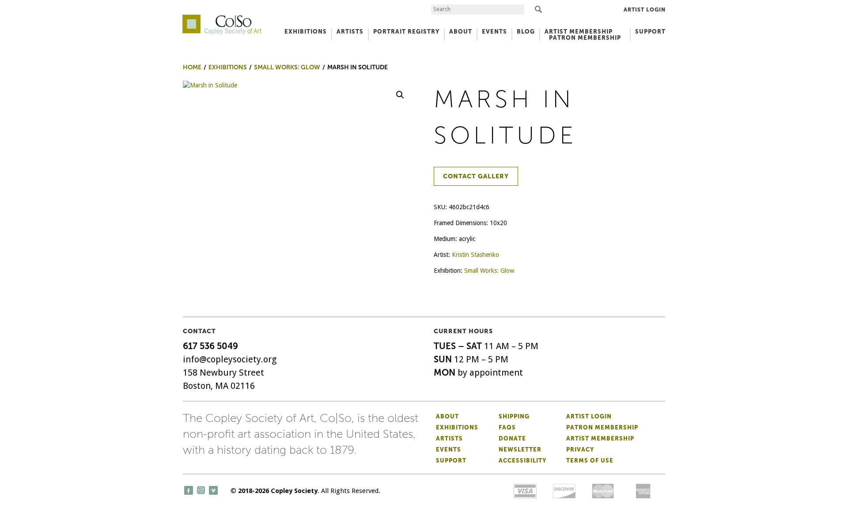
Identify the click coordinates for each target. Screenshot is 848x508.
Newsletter (520, 449)
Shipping (514, 416)
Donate (512, 438)
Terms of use (589, 460)
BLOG (526, 31)
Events (448, 449)
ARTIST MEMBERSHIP (579, 31)
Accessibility (522, 460)
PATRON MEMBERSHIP (585, 37)
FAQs (507, 427)
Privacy (580, 449)
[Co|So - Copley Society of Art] (222, 17)
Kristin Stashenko (475, 254)
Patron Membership (602, 427)
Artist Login (645, 10)
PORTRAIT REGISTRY (406, 31)
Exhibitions (457, 427)
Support (650, 31)
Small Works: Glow (489, 270)
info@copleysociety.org (229, 359)
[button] (400, 95)
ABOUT (460, 31)
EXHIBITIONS (305, 31)
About (447, 416)
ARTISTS (350, 31)
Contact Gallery (476, 176)
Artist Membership (600, 438)
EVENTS (494, 31)
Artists (449, 438)
